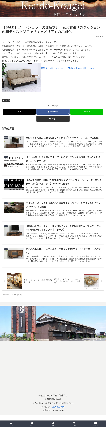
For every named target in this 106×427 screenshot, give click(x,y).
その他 (7, 100)
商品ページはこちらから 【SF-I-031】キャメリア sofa (67, 68)
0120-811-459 (58, 407)
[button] (53, 119)
